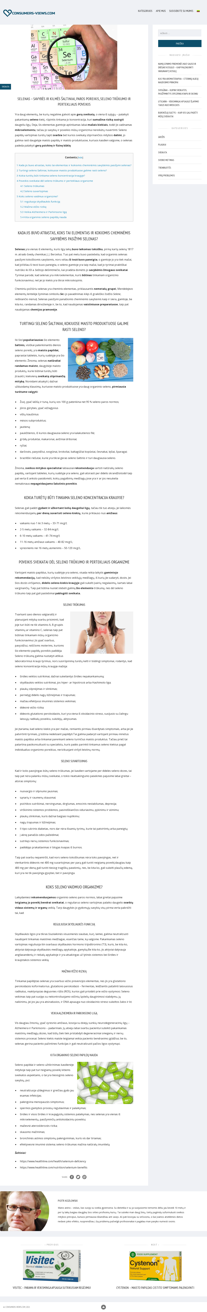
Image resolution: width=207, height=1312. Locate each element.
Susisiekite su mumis (181, 11)
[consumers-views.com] (29, 13)
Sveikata (162, 152)
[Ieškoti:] (180, 33)
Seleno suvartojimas (34, 191)
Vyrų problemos (166, 175)
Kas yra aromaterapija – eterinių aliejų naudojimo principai (178, 80)
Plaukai (162, 144)
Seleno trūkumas (32, 186)
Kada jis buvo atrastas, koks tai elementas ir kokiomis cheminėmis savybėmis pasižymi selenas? (74, 165)
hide (80, 157)
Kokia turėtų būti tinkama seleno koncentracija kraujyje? (51, 175)
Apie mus (161, 11)
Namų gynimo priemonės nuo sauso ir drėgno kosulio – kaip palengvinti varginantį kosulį (177, 67)
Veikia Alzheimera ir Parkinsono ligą (43, 212)
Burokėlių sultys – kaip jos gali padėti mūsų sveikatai (178, 114)
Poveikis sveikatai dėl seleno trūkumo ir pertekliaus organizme (55, 180)
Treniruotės (164, 167)
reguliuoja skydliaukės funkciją (40, 201)
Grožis (161, 136)
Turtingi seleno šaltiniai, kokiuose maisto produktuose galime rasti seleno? (62, 170)
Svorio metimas (166, 160)
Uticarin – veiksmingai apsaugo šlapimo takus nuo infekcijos (178, 103)
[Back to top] (103, 1307)
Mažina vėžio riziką (33, 206)
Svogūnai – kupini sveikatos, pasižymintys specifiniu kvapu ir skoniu (178, 91)
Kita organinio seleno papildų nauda (43, 217)
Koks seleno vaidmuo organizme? (37, 196)
